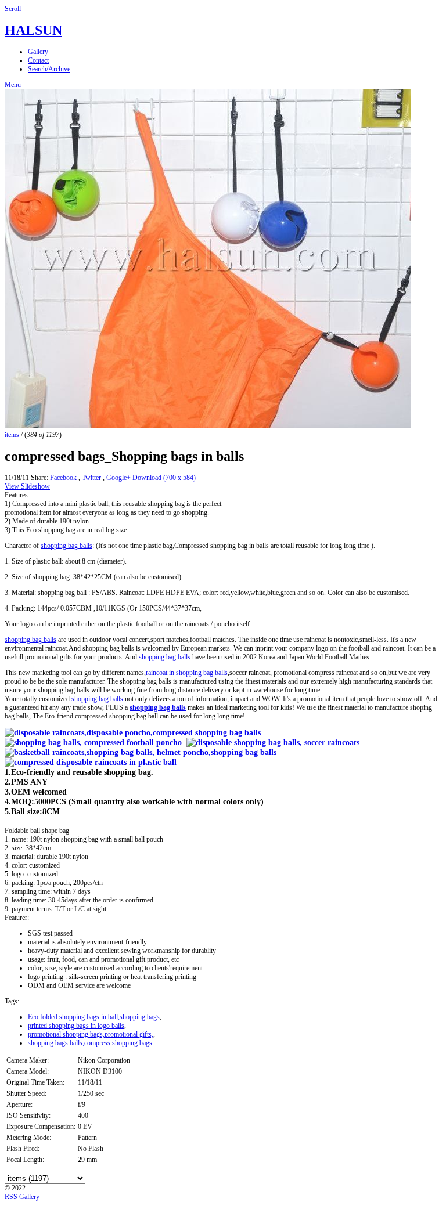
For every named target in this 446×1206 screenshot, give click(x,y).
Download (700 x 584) (164, 478)
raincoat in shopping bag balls (187, 673)
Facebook (63, 478)
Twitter (91, 478)
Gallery (38, 52)
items (12, 435)
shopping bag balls (66, 545)
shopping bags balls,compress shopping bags (90, 1043)
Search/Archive (49, 69)
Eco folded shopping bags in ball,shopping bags (94, 1017)
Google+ (118, 478)
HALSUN (33, 30)
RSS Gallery (22, 1197)
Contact (38, 60)
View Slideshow (27, 486)
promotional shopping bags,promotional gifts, (90, 1034)
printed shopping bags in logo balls (76, 1025)
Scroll (13, 9)
